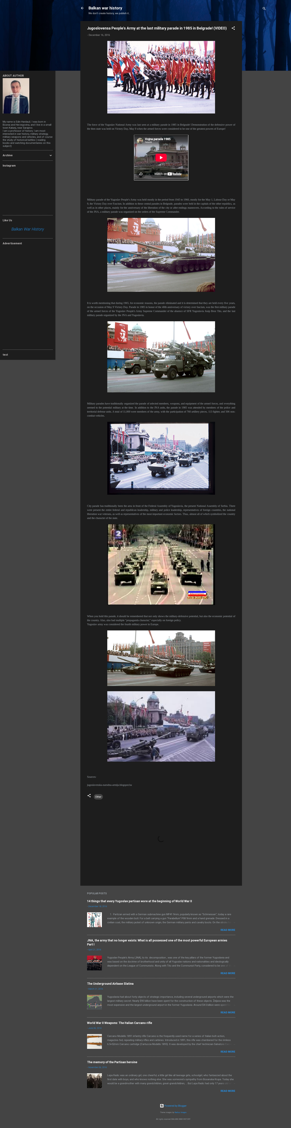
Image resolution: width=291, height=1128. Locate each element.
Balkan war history (105, 8)
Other (98, 796)
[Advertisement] (255, 71)
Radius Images (181, 1112)
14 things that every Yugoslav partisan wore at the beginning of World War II (139, 901)
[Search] (264, 9)
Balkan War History (27, 229)
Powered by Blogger (175, 1105)
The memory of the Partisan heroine (112, 1062)
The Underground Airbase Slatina (110, 983)
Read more (228, 929)
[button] (233, 28)
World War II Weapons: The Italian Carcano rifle (119, 1023)
